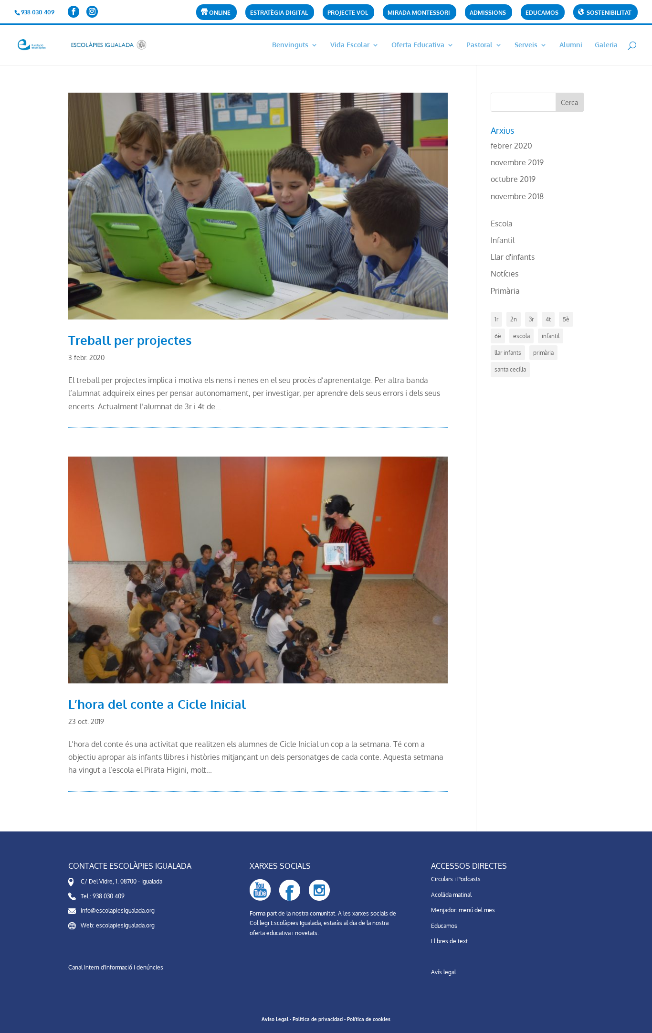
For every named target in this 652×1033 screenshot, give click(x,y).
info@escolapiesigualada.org (118, 910)
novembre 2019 (517, 162)
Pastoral (479, 45)
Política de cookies (368, 1019)
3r (531, 319)
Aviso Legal (275, 1019)
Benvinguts (290, 45)
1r (496, 319)
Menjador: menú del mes (463, 910)
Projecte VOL (347, 13)
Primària (505, 291)
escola (521, 336)
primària (543, 352)
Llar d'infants (513, 257)
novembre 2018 (517, 196)
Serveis (526, 45)
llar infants (507, 352)
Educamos (542, 13)
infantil (550, 336)
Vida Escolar (349, 45)
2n (513, 319)
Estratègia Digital (279, 13)
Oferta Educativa (417, 45)
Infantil (503, 240)
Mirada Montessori (419, 13)
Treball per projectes (130, 340)
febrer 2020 (511, 145)
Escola (502, 223)
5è (566, 319)
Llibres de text (449, 941)
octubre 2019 (513, 179)
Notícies (504, 273)
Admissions (488, 13)
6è (497, 336)
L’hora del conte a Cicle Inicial (157, 704)
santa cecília (510, 369)
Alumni (570, 45)
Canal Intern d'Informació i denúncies (115, 967)
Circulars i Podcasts (456, 879)
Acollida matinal (451, 894)
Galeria (606, 45)
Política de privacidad (318, 1019)
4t (548, 319)
